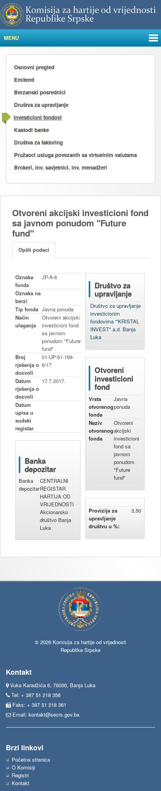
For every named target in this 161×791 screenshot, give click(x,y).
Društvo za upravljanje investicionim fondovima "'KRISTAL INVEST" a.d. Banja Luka (115, 321)
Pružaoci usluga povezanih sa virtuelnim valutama (75, 155)
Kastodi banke (31, 130)
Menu (11, 38)
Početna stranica (31, 759)
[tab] (33, 250)
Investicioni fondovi (38, 117)
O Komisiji (23, 767)
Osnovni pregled (34, 67)
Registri (20, 775)
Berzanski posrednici (40, 92)
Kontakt (20, 783)
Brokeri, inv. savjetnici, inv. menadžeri (60, 167)
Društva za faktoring (38, 142)
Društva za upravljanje (41, 104)
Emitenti (24, 79)
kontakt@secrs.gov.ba (54, 714)
